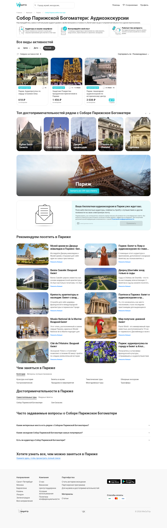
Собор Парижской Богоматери (55, 12)
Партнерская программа (73, 485)
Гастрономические (24, 383)
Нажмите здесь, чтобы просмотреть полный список (38, 458)
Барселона (21, 488)
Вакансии (43, 485)
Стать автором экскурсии (74, 481)
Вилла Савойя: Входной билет (63, 272)
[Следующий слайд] (149, 113)
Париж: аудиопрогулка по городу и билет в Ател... (133, 345)
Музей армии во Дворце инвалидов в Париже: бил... (66, 247)
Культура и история (24, 379)
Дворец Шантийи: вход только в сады (131, 272)
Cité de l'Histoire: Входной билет (64, 345)
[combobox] (55, 5)
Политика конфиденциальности (49, 498)
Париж (38, 12)
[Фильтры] (18, 48)
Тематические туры (94, 379)
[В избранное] (45, 60)
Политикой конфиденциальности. (123, 219)
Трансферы (125, 383)
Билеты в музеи (58, 379)
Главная (19, 12)
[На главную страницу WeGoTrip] (23, 4)
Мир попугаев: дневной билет (131, 320)
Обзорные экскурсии (130, 379)
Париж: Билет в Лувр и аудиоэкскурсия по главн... (133, 247)
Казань (19, 491)
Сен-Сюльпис (56, 403)
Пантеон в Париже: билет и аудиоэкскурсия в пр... (134, 296)
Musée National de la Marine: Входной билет (66, 320)
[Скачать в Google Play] (128, 481)
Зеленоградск (23, 497)
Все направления (24, 501)
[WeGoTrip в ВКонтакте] (83, 511)
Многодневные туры (94, 383)
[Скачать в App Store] (114, 481)
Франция (29, 12)
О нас (41, 481)
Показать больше (56, 262)
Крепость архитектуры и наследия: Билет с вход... (64, 296)
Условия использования (46, 492)
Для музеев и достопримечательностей (80, 488)
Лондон (20, 494)
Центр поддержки (47, 488)
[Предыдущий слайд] (145, 113)
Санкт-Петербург (24, 481)
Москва (20, 485)
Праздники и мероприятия (62, 383)
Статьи (65, 498)
